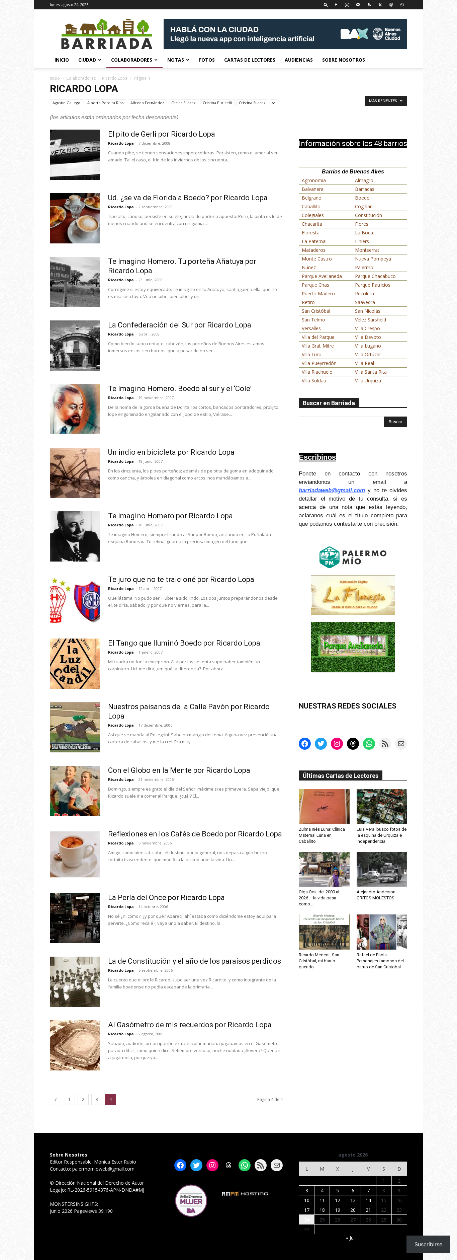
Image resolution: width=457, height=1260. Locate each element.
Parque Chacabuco (375, 276)
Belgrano (312, 198)
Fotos (207, 60)
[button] (326, 4)
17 (306, 1210)
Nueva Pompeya (373, 258)
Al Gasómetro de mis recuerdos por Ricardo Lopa (190, 1025)
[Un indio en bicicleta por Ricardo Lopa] (75, 473)
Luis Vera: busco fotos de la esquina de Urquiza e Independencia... (381, 835)
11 (322, 1200)
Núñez (309, 267)
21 (368, 1210)
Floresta (310, 232)
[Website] (391, 4)
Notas (175, 60)
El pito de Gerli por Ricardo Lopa (161, 134)
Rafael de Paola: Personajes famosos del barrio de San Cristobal (380, 960)
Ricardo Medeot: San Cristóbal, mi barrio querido (319, 960)
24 (306, 1219)
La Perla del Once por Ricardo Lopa (166, 897)
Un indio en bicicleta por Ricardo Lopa (171, 452)
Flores (361, 224)
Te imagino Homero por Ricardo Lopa (170, 516)
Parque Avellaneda (322, 276)
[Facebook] (336, 4)
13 (353, 1200)
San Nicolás (367, 311)
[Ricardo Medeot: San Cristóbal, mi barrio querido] (324, 931)
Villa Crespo (367, 328)
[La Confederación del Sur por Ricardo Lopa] (75, 345)
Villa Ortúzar (368, 354)
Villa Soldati (314, 380)
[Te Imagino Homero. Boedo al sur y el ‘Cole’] (75, 409)
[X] (380, 4)
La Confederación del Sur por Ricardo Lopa (179, 325)
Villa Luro (312, 354)
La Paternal (314, 241)
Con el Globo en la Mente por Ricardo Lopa (179, 770)
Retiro (308, 302)
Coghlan (364, 206)
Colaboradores (131, 60)
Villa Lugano (368, 346)
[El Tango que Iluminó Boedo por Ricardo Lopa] (75, 664)
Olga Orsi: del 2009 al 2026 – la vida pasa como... (319, 897)
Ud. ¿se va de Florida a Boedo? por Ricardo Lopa (188, 198)
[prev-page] (55, 1099)
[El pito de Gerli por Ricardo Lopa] (75, 155)
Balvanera (313, 189)
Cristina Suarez (252, 102)
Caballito (311, 206)
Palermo (364, 267)
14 (368, 1200)
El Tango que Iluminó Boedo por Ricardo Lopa (184, 643)
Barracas (364, 189)
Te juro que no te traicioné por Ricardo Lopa (181, 579)
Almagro (364, 180)
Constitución (368, 215)
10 (306, 1200)
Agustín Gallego (66, 102)
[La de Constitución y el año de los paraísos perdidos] (75, 982)
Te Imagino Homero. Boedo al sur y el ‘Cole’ (180, 388)
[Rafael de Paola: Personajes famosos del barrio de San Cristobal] (382, 931)
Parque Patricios (372, 285)
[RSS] (369, 4)
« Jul (350, 1238)
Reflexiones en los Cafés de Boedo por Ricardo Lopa (195, 834)
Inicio (62, 60)
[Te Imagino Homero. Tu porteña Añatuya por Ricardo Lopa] (75, 282)
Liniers (362, 241)
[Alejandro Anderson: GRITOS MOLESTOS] (382, 869)
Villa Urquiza (368, 380)
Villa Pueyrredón (319, 363)
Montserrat (367, 250)
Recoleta (364, 293)
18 (322, 1210)
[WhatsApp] (402, 4)
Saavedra (365, 302)
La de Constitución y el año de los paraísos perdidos (194, 961)
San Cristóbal (316, 311)
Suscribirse (428, 1244)
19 (337, 1210)
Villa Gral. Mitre (318, 346)
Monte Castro (317, 258)
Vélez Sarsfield (370, 319)
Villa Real (364, 363)
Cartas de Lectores (249, 60)
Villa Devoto (368, 337)
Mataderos (314, 250)
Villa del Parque (318, 337)
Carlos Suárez (183, 102)
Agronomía (314, 180)
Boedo (362, 198)
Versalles (311, 328)
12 (337, 1200)
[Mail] (358, 4)
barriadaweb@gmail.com (332, 490)
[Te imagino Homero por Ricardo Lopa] (75, 536)
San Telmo (313, 319)
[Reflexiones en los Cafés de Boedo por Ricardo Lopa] (75, 854)
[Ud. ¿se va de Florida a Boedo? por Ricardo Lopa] (75, 218)
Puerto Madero (318, 293)
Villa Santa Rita (371, 372)
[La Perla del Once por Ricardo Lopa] (75, 918)
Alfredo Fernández (147, 102)
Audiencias (299, 60)
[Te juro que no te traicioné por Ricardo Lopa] (75, 600)
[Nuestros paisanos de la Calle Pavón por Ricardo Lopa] (75, 727)
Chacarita (312, 224)
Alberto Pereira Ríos (105, 102)
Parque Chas (315, 285)
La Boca (364, 232)
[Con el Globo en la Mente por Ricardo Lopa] (75, 791)
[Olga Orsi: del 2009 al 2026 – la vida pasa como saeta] (324, 869)
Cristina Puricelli (217, 102)
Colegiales (313, 215)
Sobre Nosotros (343, 60)
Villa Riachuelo (317, 372)
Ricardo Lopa (114, 78)
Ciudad (87, 60)
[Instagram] (347, 4)
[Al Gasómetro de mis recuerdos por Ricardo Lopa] (75, 1045)
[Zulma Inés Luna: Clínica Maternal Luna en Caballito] (324, 806)
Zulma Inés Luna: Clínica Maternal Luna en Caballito (322, 835)
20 (353, 1210)
